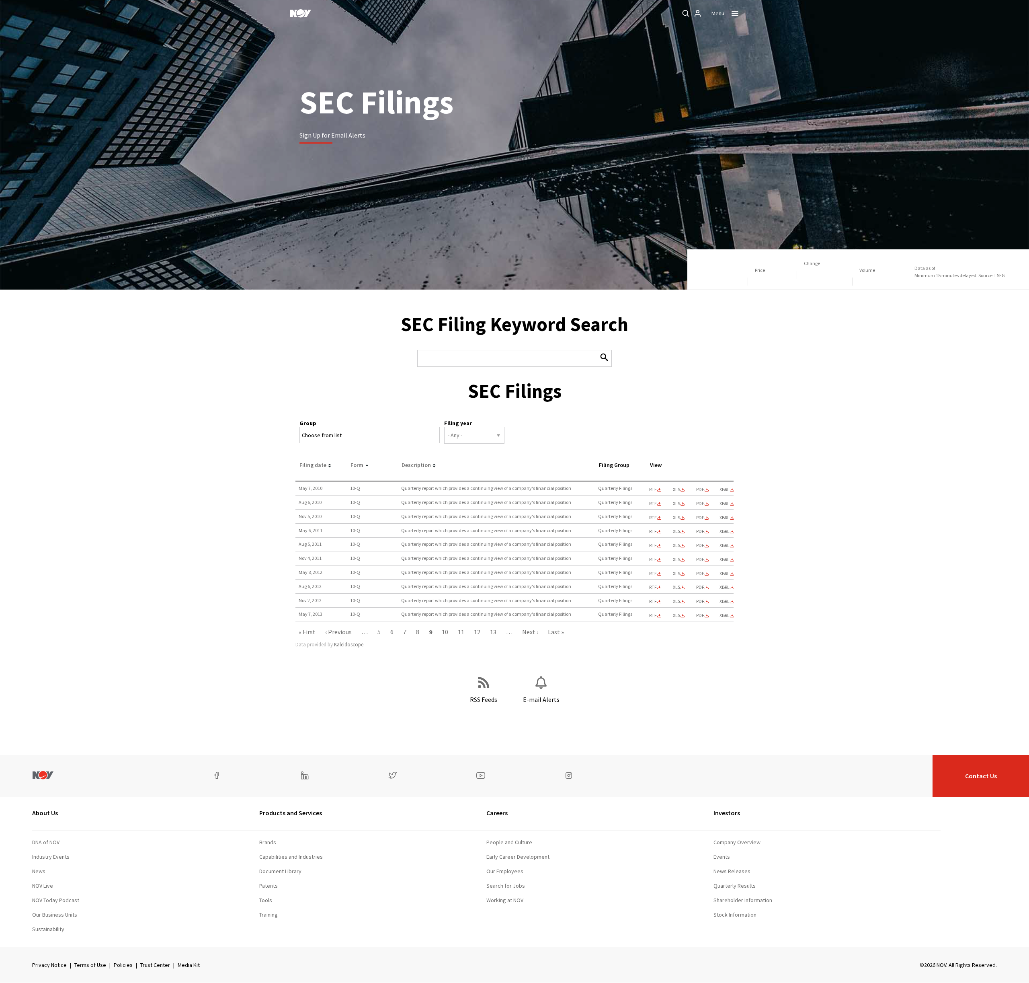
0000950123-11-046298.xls (676, 531)
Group (307, 423)
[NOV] (300, 13)
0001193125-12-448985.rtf (653, 601)
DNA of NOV (45, 842)
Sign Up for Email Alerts (332, 135)
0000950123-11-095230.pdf (700, 559)
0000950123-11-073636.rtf (653, 545)
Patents (268, 885)
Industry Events (51, 856)
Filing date (312, 465)
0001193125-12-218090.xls (676, 573)
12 (477, 632)
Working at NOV (504, 900)
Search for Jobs (505, 885)
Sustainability (48, 929)
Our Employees (504, 871)
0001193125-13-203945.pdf (700, 615)
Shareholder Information (742, 900)
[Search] (686, 13)
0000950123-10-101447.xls (676, 517)
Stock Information (734, 914)
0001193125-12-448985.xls (676, 601)
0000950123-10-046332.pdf (700, 489)
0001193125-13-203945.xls (676, 615)
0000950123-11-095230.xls (676, 559)
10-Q (355, 488)
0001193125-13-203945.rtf (653, 615)
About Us (45, 813)
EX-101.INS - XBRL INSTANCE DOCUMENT (724, 573)
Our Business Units (54, 914)
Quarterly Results (734, 885)
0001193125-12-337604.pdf (700, 587)
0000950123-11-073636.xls (676, 545)
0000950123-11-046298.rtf (653, 531)
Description (416, 465)
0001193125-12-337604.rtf (653, 587)
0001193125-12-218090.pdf (700, 573)
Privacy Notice (49, 965)
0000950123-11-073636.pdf (700, 545)
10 (445, 632)
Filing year (458, 423)
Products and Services (290, 813)
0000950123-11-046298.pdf (700, 531)
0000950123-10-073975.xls (676, 503)
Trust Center (155, 965)
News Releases (731, 871)
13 (493, 632)
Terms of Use (90, 965)
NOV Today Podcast (55, 900)
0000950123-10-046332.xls (676, 489)
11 (461, 632)
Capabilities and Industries (291, 856)
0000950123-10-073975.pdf (700, 503)
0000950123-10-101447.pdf (700, 517)
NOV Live (42, 885)
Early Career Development (517, 856)
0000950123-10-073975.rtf (653, 503)
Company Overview (736, 842)
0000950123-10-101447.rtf (653, 517)
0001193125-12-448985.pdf (700, 601)
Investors (726, 813)
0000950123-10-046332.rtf (653, 489)
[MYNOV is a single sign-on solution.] (698, 13)
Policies (123, 965)
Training (268, 914)
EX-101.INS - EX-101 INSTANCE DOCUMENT (724, 489)
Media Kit (189, 965)
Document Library (280, 871)
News (38, 871)
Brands (267, 842)
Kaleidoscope (348, 644)
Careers (497, 813)
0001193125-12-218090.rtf (653, 573)
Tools (265, 900)
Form (357, 465)
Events (721, 856)
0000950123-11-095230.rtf (653, 559)
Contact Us (981, 776)
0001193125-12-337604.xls (676, 587)
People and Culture (509, 842)
